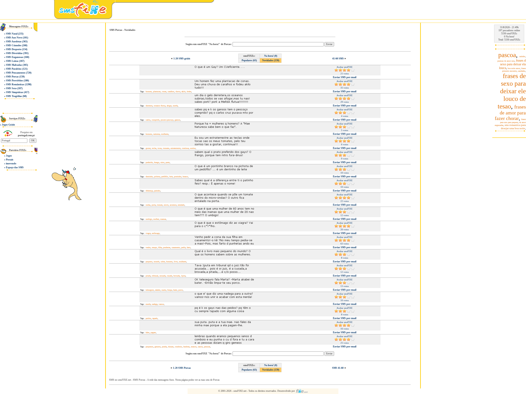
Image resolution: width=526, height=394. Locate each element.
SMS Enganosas (14, 57)
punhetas (166, 247)
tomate (160, 205)
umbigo (149, 219)
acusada (162, 276)
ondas (148, 205)
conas (164, 91)
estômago (156, 233)
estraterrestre (176, 148)
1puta (183, 276)
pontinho (177, 176)
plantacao (157, 91)
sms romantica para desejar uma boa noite (513, 126)
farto (188, 247)
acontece (173, 205)
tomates (166, 148)
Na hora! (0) (270, 55)
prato (168, 162)
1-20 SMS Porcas (182, 367)
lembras (186, 347)
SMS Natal (11, 33)
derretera (149, 106)
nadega (154, 304)
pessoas (207, 347)
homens (149, 134)
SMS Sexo (11, 88)
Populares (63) (249, 60)
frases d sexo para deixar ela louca (512, 64)
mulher (156, 219)
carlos (148, 120)
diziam (171, 347)
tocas (160, 148)
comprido (155, 120)
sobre (163, 261)
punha (164, 347)
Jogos (9, 155)
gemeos (158, 347)
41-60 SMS (338, 58)
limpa (169, 290)
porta (154, 205)
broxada (176, 276)
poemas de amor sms (506, 61)
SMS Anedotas (14, 41)
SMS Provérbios (14, 80)
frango (156, 162)
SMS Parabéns (14, 68)
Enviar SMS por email (344, 77)
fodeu (189, 91)
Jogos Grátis (8, 124)
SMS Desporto (13, 49)
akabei (157, 290)
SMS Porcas (12, 76)
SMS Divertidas (14, 53)
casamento (176, 247)
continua (185, 148)
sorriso (193, 148)
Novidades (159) (270, 60)
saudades (521, 71)
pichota (157, 176)
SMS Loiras (12, 61)
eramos (194, 347)
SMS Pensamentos (15, 72)
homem (149, 91)
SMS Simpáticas (14, 92)
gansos (177, 120)
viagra (148, 233)
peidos (148, 318)
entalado (181, 205)
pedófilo (164, 176)
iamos (200, 347)
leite (171, 176)
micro (166, 205)
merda (175, 106)
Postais (9, 159)
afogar (169, 106)
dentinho (149, 176)
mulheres (164, 134)
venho (148, 247)
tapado (155, 318)
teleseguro (150, 290)
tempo (154, 247)
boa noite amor (514, 68)
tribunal (155, 276)
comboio (178, 347)
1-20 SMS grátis (181, 58)
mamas (163, 219)
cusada (169, 276)
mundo (156, 261)
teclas (154, 148)
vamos (161, 304)
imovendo (11, 163)
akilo (183, 91)
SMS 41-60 (338, 367)
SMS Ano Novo (14, 37)
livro (176, 261)
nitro (162, 162)
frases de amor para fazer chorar (510, 112)
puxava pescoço (167, 120)
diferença (149, 191)
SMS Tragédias (14, 96)
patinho (157, 191)
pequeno (149, 261)
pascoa (507, 55)
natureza (156, 134)
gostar (148, 148)
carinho (522, 56)
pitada (148, 276)
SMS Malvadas (14, 64)
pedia (183, 247)
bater (175, 290)
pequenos (149, 347)
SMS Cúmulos (13, 45)
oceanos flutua (159, 106)
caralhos (171, 91)
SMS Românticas (15, 84)
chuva (177, 91)
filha (160, 247)
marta (163, 290)
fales (147, 332)
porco (180, 290)
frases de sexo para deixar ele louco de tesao (512, 91)
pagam (153, 332)
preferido (149, 162)
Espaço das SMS (15, 167)
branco (185, 176)
